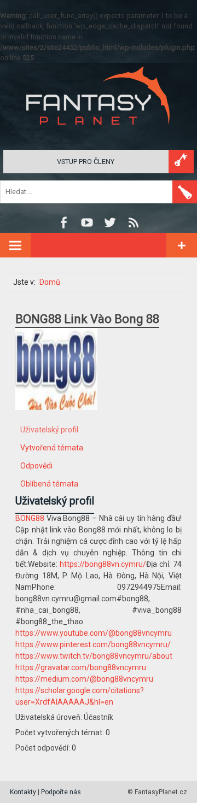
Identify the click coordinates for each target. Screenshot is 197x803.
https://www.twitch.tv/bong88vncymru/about (93, 656)
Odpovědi (36, 465)
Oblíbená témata (49, 483)
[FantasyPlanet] (98, 134)
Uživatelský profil (49, 429)
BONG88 (29, 518)
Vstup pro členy (85, 161)
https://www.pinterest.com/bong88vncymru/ (93, 644)
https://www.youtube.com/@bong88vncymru (93, 633)
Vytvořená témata (51, 447)
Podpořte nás (61, 792)
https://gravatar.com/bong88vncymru (80, 667)
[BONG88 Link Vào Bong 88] (56, 418)
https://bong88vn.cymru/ (103, 564)
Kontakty (23, 792)
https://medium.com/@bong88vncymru (84, 679)
